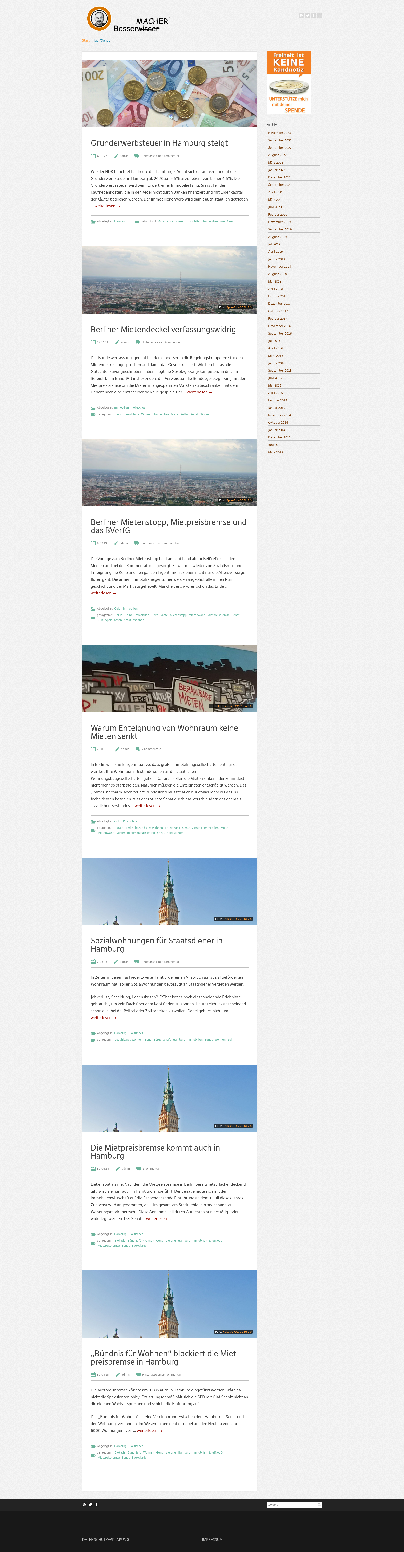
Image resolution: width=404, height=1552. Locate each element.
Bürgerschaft (162, 1040)
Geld (117, 608)
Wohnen (205, 414)
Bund (148, 1040)
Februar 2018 (277, 296)
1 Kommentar (151, 1169)
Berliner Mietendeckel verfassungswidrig (163, 329)
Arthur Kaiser (226, 706)
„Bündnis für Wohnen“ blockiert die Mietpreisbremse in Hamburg (165, 1357)
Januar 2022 (276, 170)
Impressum (212, 1539)
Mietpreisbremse (218, 615)
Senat (231, 221)
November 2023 (279, 133)
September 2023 (280, 140)
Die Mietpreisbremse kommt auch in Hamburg (155, 1152)
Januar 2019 (276, 259)
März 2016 (275, 356)
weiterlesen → (107, 205)
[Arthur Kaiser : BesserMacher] (132, 19)
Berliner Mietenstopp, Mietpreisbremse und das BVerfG (169, 526)
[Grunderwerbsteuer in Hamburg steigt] (169, 118)
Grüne (128, 615)
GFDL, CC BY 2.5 (241, 918)
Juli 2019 (274, 244)
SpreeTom (233, 307)
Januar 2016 (276, 363)
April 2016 (275, 348)
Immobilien (194, 221)
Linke (154, 615)
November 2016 (279, 326)
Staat (127, 620)
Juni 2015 (275, 378)
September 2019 (280, 229)
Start (86, 40)
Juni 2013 (275, 445)
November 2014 (279, 415)
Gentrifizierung (192, 828)
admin (124, 156)
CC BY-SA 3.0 (243, 706)
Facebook (313, 15)
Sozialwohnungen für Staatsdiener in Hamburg (157, 944)
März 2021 (275, 200)
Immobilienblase (214, 221)
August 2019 (277, 237)
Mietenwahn (197, 615)
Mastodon (319, 15)
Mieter (120, 833)
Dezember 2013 (279, 437)
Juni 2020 (275, 207)
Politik (184, 414)
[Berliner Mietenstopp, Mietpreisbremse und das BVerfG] (169, 497)
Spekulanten (113, 620)
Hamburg (120, 221)
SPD (100, 620)
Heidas (227, 918)
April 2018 (275, 289)
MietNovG (216, 1240)
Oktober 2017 (278, 311)
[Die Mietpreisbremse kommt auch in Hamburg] (169, 1123)
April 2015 (275, 393)
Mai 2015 (274, 385)
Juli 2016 (274, 341)
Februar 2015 (277, 400)
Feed (301, 15)
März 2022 (275, 163)
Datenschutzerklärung (105, 1539)
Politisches (138, 407)
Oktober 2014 (278, 422)
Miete (174, 414)
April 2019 (275, 252)
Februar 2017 (277, 318)
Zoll (230, 1040)
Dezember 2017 (279, 304)
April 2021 (275, 192)
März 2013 (275, 452)
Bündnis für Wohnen (141, 1240)
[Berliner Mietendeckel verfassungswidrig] (169, 304)
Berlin (118, 414)
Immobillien (195, 1040)
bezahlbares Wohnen (138, 414)
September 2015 (280, 370)
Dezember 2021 (279, 177)
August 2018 (277, 274)
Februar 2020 (277, 215)
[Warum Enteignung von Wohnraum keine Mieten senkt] (169, 703)
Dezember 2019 (279, 222)
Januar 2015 (276, 408)
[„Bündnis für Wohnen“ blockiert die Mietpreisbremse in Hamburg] (169, 1328)
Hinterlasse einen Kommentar (160, 156)
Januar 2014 (276, 430)
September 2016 (280, 333)
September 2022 (280, 148)
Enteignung (172, 828)
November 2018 (279, 266)
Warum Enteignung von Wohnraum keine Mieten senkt (164, 732)
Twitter (307, 15)
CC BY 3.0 (245, 307)
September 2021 (280, 185)
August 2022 (277, 155)
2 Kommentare (151, 749)
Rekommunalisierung (141, 833)
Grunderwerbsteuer (171, 221)
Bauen (119, 828)
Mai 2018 (275, 281)
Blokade (120, 1240)
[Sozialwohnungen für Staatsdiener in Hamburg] (169, 916)
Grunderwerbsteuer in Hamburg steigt (159, 143)
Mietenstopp (178, 615)
